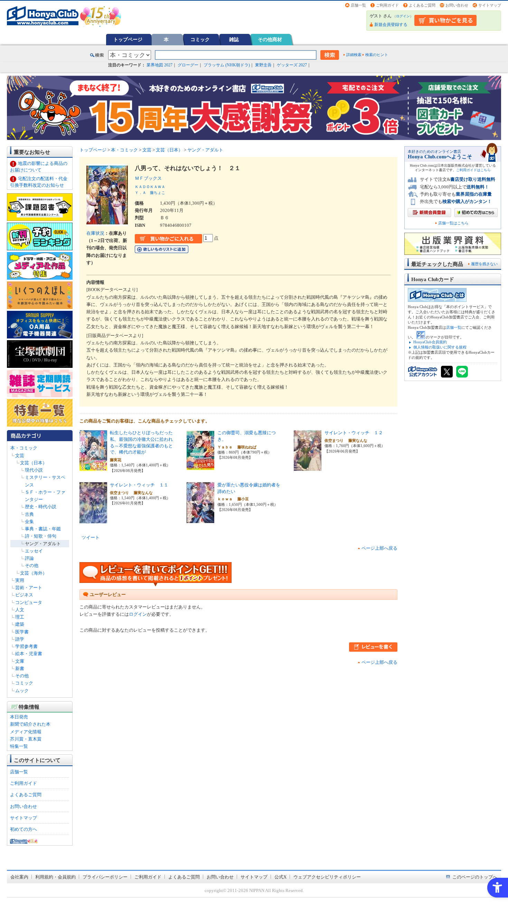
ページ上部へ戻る (379, 548)
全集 (29, 521)
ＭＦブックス (150, 178)
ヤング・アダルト (43, 543)
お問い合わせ (456, 5)
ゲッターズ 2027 (292, 65)
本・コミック (23, 447)
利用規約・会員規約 (55, 877)
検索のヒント (376, 55)
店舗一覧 (358, 5)
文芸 (19, 455)
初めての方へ (23, 829)
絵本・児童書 (28, 653)
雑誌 (234, 39)
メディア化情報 (25, 731)
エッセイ (34, 551)
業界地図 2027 (159, 65)
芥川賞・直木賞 (25, 739)
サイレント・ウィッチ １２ (353, 432)
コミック (200, 39)
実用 (19, 580)
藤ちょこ (157, 192)
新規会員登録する (390, 24)
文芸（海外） (33, 573)
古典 (29, 514)
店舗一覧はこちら (453, 223)
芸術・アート (28, 587)
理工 (19, 617)
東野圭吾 (263, 65)
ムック (22, 690)
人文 (19, 609)
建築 (19, 624)
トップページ (127, 39)
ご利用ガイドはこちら (473, 170)
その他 (31, 565)
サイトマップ (489, 5)
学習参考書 (26, 646)
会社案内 (19, 877)
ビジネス (24, 594)
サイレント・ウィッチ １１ (139, 484)
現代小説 (34, 470)
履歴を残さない (484, 264)
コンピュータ (28, 602)
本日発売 (19, 716)
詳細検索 (353, 55)
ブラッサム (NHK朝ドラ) (227, 65)
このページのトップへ (474, 877)
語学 (19, 639)
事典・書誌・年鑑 (43, 528)
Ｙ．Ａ (140, 192)
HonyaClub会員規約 (430, 342)
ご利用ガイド (387, 5)
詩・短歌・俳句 (40, 536)
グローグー (188, 65)
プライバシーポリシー (105, 877)
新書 (19, 668)
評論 (29, 558)
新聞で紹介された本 (30, 724)
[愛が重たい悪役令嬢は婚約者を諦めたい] (200, 519)
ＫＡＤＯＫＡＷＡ (150, 187)
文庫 (19, 661)
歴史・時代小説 (40, 506)
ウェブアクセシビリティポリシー (327, 877)
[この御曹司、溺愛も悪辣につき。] (200, 467)
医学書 (22, 631)
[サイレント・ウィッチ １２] (307, 467)
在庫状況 (95, 233)
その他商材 (270, 39)
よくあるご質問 (422, 5)
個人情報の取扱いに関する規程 (440, 347)
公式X (280, 877)
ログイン (403, 16)
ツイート (91, 537)
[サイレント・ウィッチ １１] (93, 519)
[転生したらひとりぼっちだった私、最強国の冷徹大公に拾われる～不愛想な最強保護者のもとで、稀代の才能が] (93, 467)
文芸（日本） (33, 462)
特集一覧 (19, 746)
